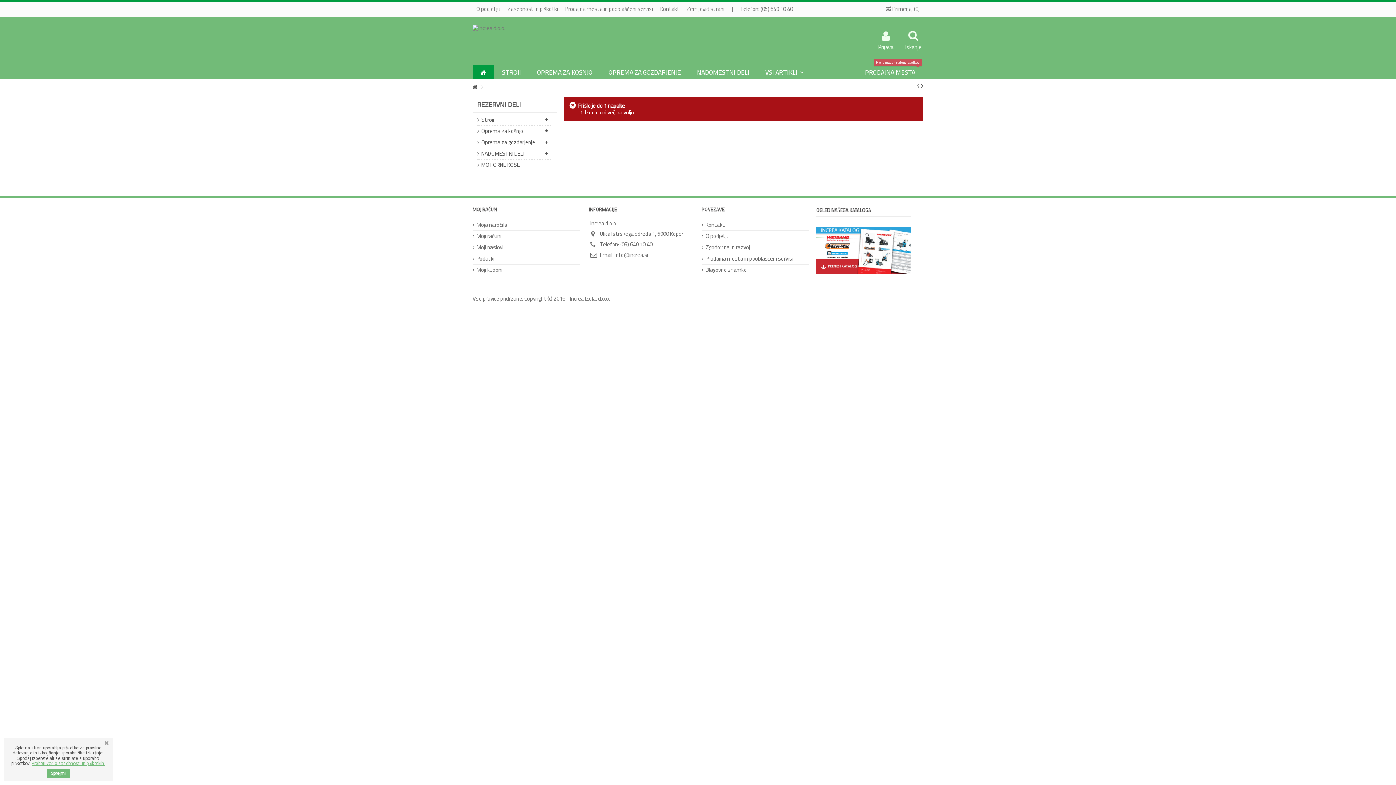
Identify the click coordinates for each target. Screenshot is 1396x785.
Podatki (485, 258)
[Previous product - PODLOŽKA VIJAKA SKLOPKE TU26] (918, 85)
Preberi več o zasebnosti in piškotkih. (68, 763)
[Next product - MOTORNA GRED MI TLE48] (922, 85)
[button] (784, 72)
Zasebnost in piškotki (533, 9)
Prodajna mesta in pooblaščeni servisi (609, 9)
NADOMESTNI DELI (502, 153)
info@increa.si (631, 255)
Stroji (487, 119)
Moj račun (485, 209)
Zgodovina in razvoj (728, 247)
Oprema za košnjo (502, 131)
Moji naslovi (490, 247)
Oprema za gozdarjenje (508, 142)
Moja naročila (492, 224)
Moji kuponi (489, 269)
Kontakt (669, 9)
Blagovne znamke (726, 269)
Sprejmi (58, 773)
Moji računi (489, 236)
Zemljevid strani (706, 9)
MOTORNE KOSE (500, 164)
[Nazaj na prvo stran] (475, 87)
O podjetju (488, 9)
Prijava (886, 46)
